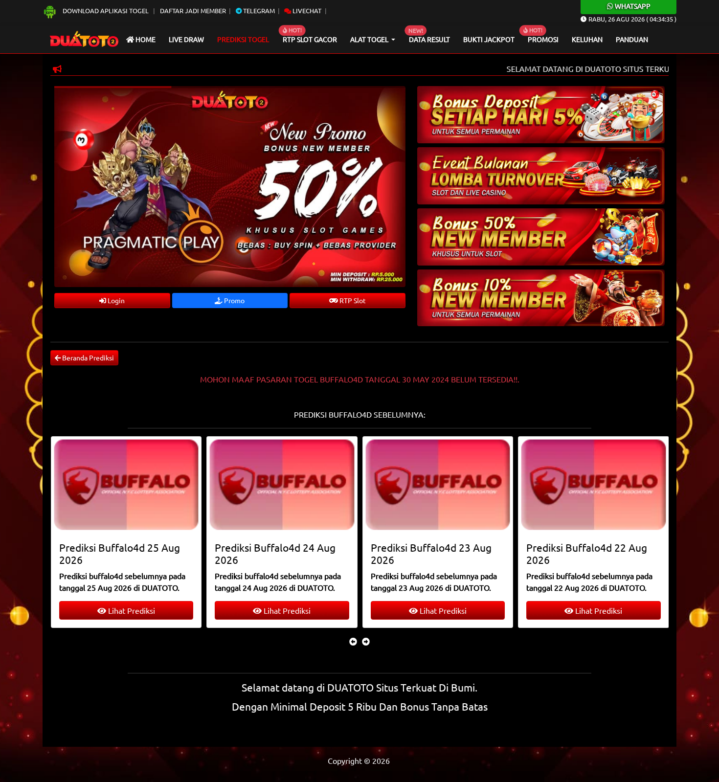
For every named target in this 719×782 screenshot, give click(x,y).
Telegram (258, 10)
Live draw (186, 39)
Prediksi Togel (243, 39)
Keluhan (587, 39)
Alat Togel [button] (370, 39)
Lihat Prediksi (130, 610)
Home (145, 39)
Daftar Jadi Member (193, 10)
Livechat (306, 10)
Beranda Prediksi (87, 357)
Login (115, 300)
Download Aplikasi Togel (105, 10)
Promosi (543, 39)
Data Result (429, 39)
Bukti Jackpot (489, 39)
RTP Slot (352, 300)
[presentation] (353, 641)
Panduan (632, 39)
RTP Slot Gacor (310, 39)
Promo (234, 300)
